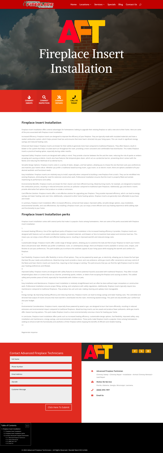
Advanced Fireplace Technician (109, 371)
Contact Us (131, 5)
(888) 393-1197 (103, 390)
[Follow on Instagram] (148, 351)
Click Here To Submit (58, 407)
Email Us (100, 395)
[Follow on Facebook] (135, 351)
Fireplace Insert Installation (12, 429)
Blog (120, 5)
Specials (112, 5)
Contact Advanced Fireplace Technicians (17, 435)
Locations (84, 5)
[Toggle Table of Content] (26, 426)
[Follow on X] (141, 351)
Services (98, 5)
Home (74, 5)
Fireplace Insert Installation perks (15, 433)
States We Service (104, 382)
